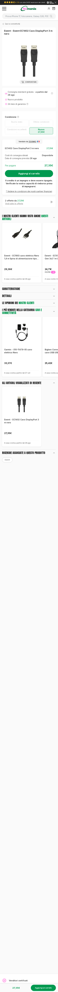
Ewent (7, 460)
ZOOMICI (32, 141)
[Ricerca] (52, 16)
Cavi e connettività (12, 24)
